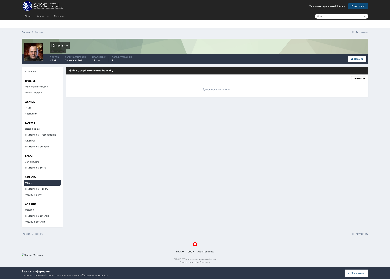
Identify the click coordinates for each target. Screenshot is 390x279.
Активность (43, 16)
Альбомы (30, 140)
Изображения (32, 128)
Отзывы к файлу (33, 194)
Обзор (28, 16)
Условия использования (94, 275)
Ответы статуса (33, 92)
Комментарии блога (35, 167)
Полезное (59, 16)
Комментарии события (37, 215)
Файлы (28, 182)
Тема (189, 251)
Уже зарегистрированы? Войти (326, 6)
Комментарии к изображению (40, 134)
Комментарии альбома (37, 146)
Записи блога (32, 161)
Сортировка (358, 78)
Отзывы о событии (35, 221)
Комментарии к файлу (36, 188)
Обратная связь (205, 251)
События (29, 209)
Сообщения (31, 113)
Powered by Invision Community (195, 262)
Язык (179, 251)
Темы (28, 107)
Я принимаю (357, 273)
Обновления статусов (347, 16)
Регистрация (358, 6)
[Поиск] (364, 16)
